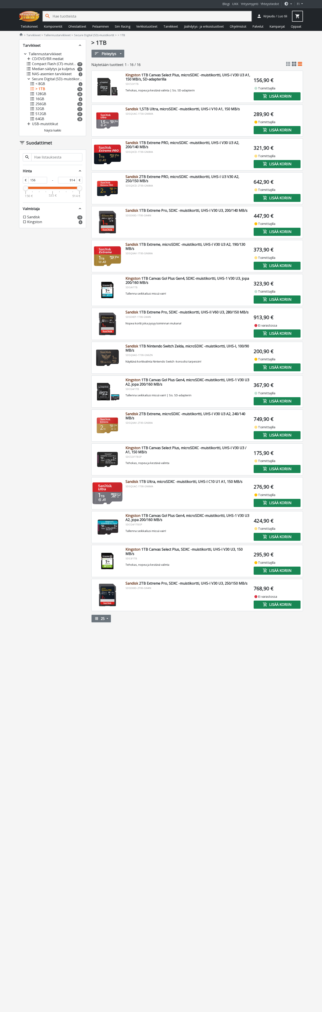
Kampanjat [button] (277, 26)
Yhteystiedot (269, 4)
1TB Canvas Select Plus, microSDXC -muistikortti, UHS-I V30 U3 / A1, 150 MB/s (186, 449)
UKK (235, 4)
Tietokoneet (29, 26)
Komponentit (53, 26)
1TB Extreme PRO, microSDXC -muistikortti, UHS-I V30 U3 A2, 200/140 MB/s (182, 144)
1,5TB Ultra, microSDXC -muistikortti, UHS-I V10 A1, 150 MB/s (183, 109)
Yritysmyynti (249, 4)
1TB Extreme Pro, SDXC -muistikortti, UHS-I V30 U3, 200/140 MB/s (187, 210)
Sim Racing (122, 26)
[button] (288, 4)
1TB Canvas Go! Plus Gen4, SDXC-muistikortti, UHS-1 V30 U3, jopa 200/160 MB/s (187, 280)
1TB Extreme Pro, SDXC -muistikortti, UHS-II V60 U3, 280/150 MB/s (187, 312)
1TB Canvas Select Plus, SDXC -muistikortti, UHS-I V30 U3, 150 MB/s (184, 551)
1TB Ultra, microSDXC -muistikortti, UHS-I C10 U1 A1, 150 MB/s (184, 481)
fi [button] (298, 4)
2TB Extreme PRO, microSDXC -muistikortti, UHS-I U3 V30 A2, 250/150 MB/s (182, 178)
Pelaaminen (100, 26)
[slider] (25, 188)
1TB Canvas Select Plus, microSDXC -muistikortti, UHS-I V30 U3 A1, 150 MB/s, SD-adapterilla (188, 77)
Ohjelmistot (238, 26)
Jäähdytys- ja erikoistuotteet (204, 26)
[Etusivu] (29, 16)
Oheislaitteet (77, 26)
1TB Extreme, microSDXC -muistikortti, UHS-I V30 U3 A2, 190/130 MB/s (185, 246)
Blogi (226, 4)
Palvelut (258, 26)
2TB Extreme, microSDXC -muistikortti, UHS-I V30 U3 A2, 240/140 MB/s (185, 415)
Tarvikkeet (170, 26)
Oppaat (296, 26)
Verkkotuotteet (146, 26)
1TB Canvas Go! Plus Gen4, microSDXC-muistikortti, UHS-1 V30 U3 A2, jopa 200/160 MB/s (187, 381)
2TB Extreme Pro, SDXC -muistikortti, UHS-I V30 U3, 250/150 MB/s (187, 583)
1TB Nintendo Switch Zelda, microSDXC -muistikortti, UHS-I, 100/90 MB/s (187, 348)
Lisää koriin (277, 96)
